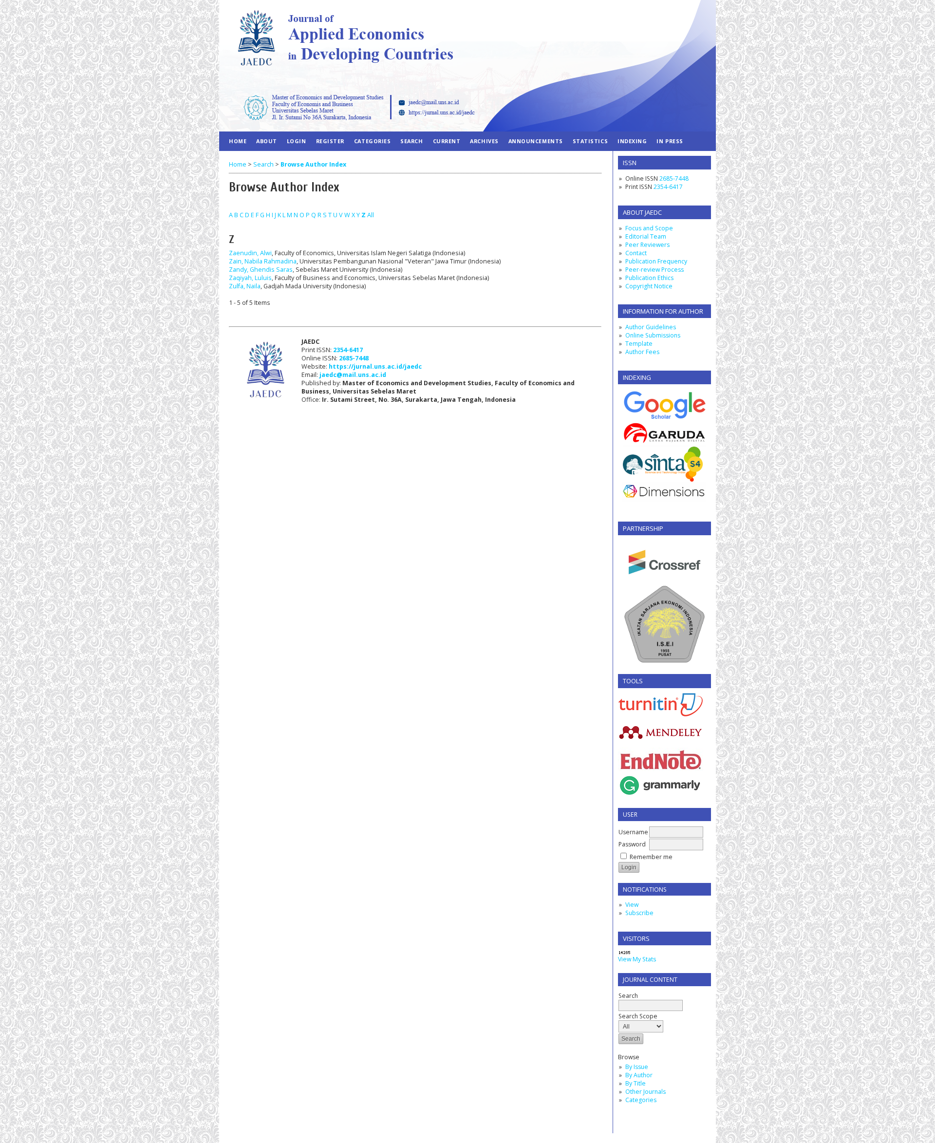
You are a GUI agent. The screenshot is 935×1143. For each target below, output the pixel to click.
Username (633, 832)
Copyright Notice (649, 286)
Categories (640, 1100)
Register (330, 141)
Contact (636, 253)
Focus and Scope (649, 228)
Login (296, 141)
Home (237, 141)
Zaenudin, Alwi (250, 253)
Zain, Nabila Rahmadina (263, 261)
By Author (639, 1075)
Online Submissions (652, 335)
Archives (484, 141)
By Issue (636, 1067)
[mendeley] (660, 738)
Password (632, 844)
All (370, 215)
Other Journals (645, 1091)
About (266, 141)
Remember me (651, 857)
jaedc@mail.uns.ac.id (352, 375)
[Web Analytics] (624, 953)
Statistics (590, 141)
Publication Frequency (656, 261)
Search (628, 996)
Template (639, 343)
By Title (635, 1083)
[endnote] (660, 772)
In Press (669, 141)
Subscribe (639, 913)
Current (447, 141)
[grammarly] (660, 796)
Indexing (632, 141)
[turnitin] (660, 714)
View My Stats (637, 959)
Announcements (535, 141)
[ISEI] (664, 662)
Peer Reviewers (647, 245)
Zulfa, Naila (245, 286)
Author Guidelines (650, 327)
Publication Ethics (649, 278)
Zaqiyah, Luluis (250, 278)
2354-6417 (668, 187)
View (631, 904)
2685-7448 (674, 178)
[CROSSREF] (664, 582)
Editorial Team (645, 236)
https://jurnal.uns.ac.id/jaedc (375, 366)
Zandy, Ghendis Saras (261, 269)
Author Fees (642, 352)
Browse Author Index (313, 164)
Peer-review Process (654, 269)
